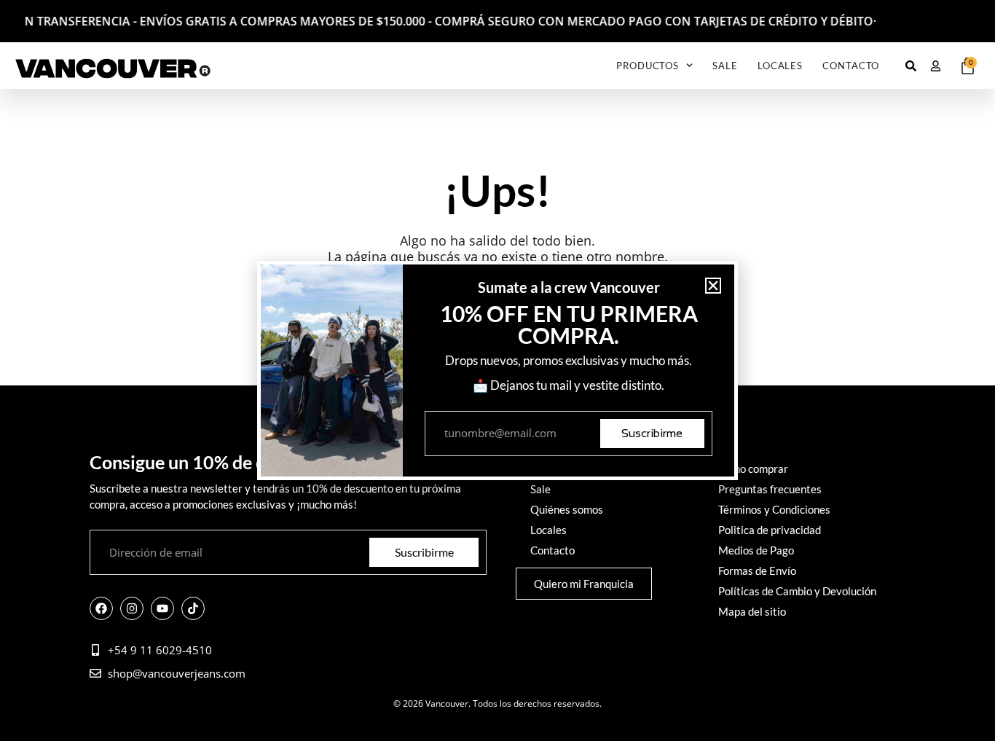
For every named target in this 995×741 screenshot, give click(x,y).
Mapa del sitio (752, 611)
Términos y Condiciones (774, 509)
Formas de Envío (757, 570)
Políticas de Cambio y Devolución (797, 590)
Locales (780, 65)
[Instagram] (131, 608)
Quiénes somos (566, 509)
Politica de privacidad (769, 529)
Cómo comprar (753, 468)
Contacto (850, 65)
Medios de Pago (756, 550)
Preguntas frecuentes (770, 488)
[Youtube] (162, 608)
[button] (713, 285)
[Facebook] (101, 608)
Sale (725, 65)
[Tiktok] (193, 608)
